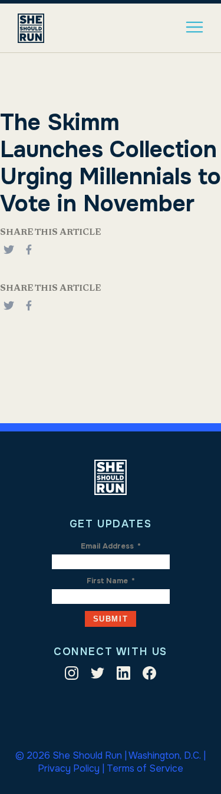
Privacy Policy (69, 768)
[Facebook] (29, 256)
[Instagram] (71, 675)
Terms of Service (145, 768)
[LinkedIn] (123, 675)
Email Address (111, 546)
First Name (111, 581)
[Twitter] (97, 675)
